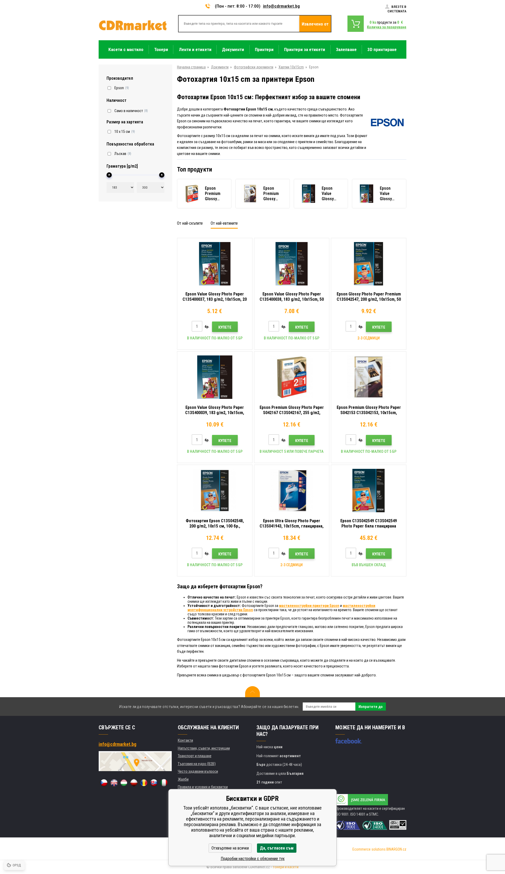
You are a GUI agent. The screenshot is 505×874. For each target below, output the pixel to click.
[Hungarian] (124, 782)
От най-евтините (224, 223)
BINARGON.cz (396, 849)
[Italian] (164, 782)
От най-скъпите (190, 223)
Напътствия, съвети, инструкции (204, 748)
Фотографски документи (253, 67)
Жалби (183, 779)
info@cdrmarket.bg (281, 6)
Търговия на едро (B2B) (197, 763)
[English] (114, 782)
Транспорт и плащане (194, 756)
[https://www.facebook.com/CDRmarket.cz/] (348, 741)
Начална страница (191, 67)
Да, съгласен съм (277, 848)
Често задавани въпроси (198, 771)
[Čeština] (104, 782)
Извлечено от (315, 24)
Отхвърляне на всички (230, 848)
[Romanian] (144, 782)
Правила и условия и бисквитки (203, 787)
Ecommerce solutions (369, 849)
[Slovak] (154, 782)
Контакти (185, 740)
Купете (224, 327)
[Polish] (134, 782)
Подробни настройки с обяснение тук (253, 858)
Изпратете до (370, 706)
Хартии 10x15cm (291, 67)
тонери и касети (286, 867)
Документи (220, 67)
